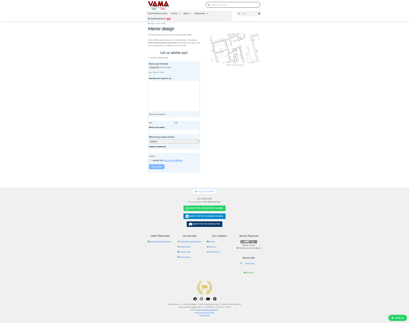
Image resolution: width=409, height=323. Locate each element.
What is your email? (157, 127)
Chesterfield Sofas (157, 13)
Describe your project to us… (161, 78)
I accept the (167, 160)
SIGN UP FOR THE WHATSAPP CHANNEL (206, 208)
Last (176, 122)
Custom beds (185, 257)
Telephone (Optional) (157, 146)
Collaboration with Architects (190, 241)
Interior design (185, 246)
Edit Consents (204, 315)
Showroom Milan (159, 18)
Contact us (399, 318)
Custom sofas (185, 251)
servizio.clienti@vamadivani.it (207, 310)
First (150, 122)
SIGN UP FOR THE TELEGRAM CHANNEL (206, 216)
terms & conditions (173, 160)
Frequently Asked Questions (160, 241)
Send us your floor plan (159, 64)
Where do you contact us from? (162, 137)
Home (152, 23)
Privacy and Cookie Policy (205, 312)
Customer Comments (205, 191)
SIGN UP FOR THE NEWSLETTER (206, 224)
